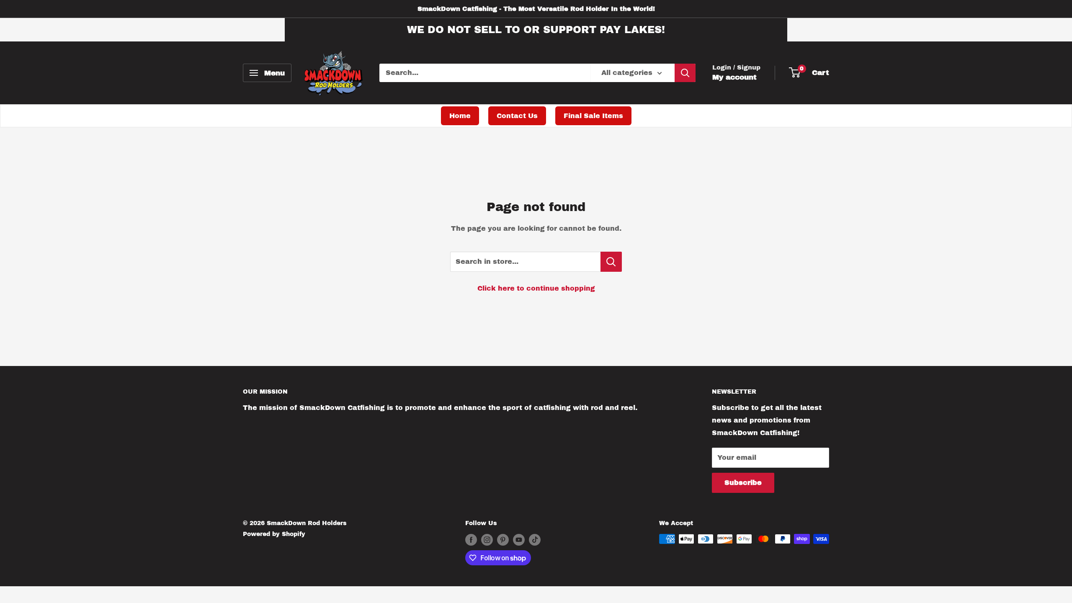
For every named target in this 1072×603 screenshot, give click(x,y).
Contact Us (517, 115)
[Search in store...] (611, 262)
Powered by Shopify (274, 534)
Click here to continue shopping (536, 288)
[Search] (685, 73)
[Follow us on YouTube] (519, 540)
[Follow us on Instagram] (487, 540)
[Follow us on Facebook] (471, 540)
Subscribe (743, 482)
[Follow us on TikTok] (535, 540)
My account (734, 77)
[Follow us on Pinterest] (503, 540)
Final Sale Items (593, 115)
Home (460, 115)
